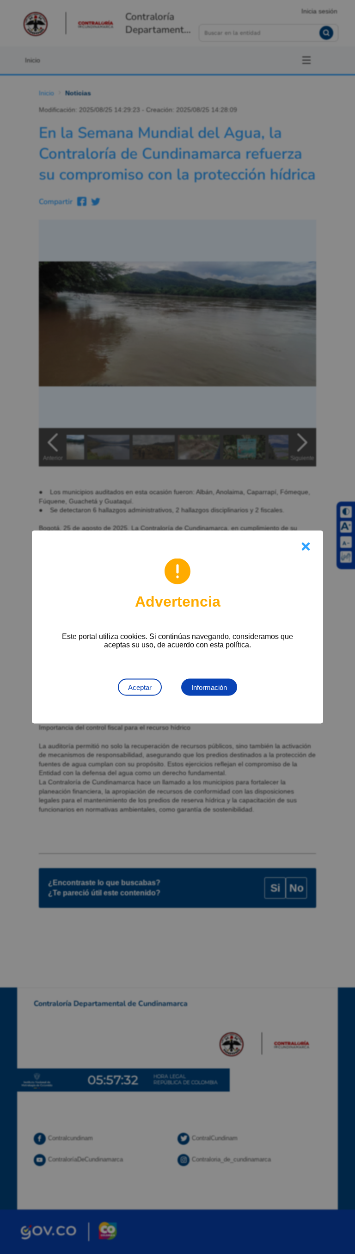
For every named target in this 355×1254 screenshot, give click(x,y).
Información (209, 687)
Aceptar (140, 687)
